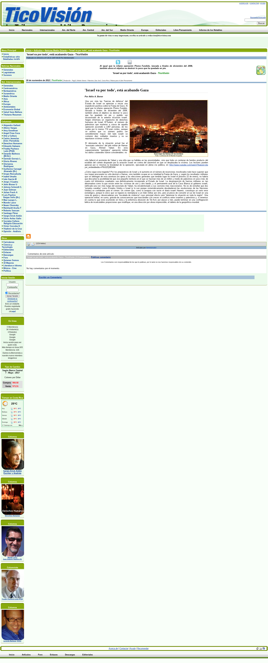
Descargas (8, 255)
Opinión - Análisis (12, 231)
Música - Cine (9, 268)
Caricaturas (8, 242)
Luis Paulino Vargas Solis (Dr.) (11, 196)
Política (7, 271)
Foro (5, 257)
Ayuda (263, 3)
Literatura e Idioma (12, 265)
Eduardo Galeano (11, 146)
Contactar (254, 3)
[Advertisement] (64, 42)
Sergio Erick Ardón (12, 216)
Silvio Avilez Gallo (12, 218)
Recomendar (143, 648)
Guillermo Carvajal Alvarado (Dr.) (11, 170)
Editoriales (8, 250)
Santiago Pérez (10, 213)
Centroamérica (10, 88)
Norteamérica (9, 91)
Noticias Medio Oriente (56, 50)
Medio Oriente (10, 96)
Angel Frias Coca (11, 133)
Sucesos (7, 75)
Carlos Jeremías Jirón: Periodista (10, 139)
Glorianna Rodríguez (8, 165)
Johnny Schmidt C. (12, 187)
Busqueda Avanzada (258, 17)
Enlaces (7, 252)
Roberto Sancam (11, 210)
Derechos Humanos (12, 143)
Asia (5, 99)
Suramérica (8, 93)
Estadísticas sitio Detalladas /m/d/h (11, 58)
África (6, 101)
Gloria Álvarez (10, 161)
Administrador (151, 248)
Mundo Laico (9, 202)
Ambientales (9, 107)
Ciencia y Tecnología (7, 246)
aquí (14, 311)
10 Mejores (8, 263)
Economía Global (11, 109)
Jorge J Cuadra (10, 182)
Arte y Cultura (10, 136)
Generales (8, 70)
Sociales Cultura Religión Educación (12, 222)
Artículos (38, 50)
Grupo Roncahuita (12, 174)
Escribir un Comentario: (50, 277)
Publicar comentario (101, 257)
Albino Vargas (10, 128)
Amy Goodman (10, 130)
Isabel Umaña (9, 176)
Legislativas (9, 72)
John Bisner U (10, 184)
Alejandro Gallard (11, 125)
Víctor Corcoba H (11, 226)
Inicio (6, 54)
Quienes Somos (11, 260)
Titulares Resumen (12, 115)
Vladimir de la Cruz (12, 229)
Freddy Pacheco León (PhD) (10, 150)
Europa (6, 104)
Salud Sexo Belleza (12, 112)
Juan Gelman (9, 190)
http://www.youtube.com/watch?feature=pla (188, 165)
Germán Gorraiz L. (12, 159)
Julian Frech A (10, 192)
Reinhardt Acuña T (12, 208)
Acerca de (243, 3)
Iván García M (10, 179)
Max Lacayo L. (10, 200)
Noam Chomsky (11, 205)
